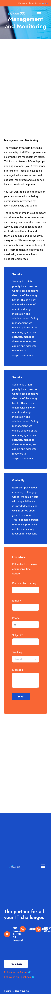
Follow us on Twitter (16, 972)
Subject (17, 635)
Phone (16, 618)
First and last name (24, 583)
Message (18, 669)
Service (17, 652)
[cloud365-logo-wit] (17, 11)
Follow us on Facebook (17, 977)
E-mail (16, 600)
